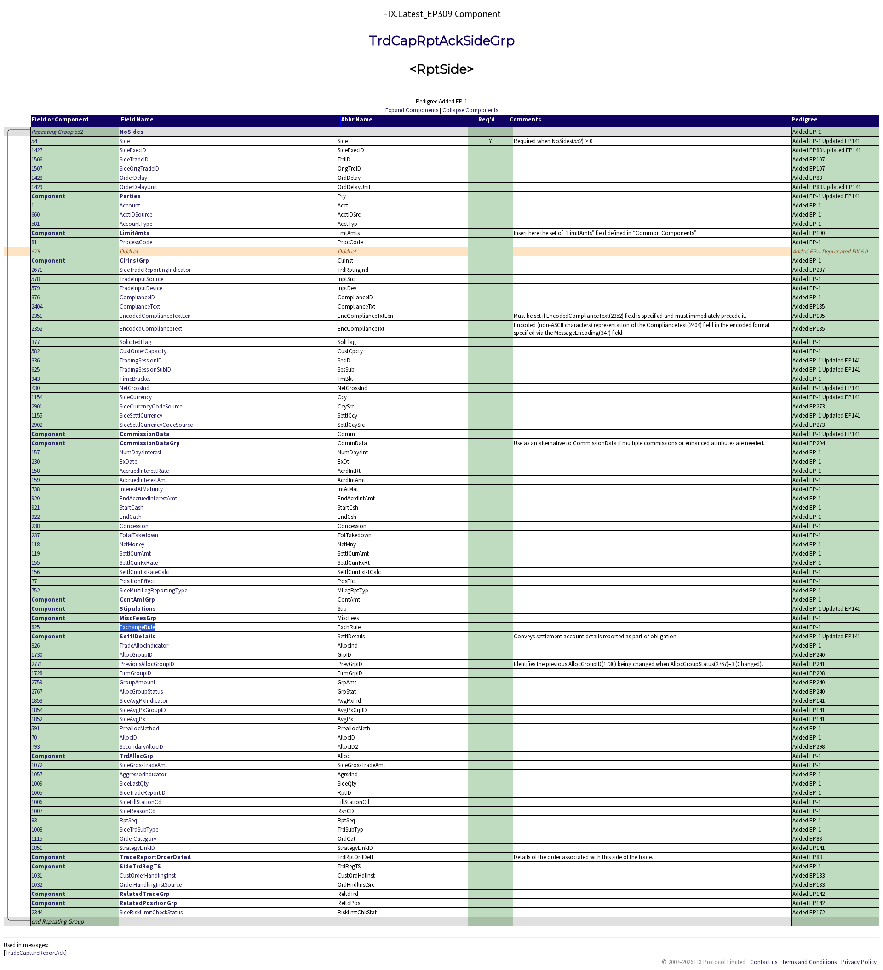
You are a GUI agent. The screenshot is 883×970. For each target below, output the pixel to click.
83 (34, 820)
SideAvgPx (132, 719)
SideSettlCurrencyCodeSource (156, 425)
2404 (36, 306)
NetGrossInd (134, 388)
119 (35, 553)
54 (34, 141)
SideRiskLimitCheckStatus (151, 912)
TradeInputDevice (141, 288)
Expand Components (411, 110)
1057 (36, 774)
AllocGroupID (136, 655)
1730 (36, 655)
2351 (36, 316)
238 (35, 526)
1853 (36, 701)
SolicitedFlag (135, 342)
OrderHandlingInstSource (151, 885)
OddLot (129, 251)
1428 (36, 178)
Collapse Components (470, 110)
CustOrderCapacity (143, 351)
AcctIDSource (136, 214)
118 (35, 544)
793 (35, 747)
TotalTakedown (139, 535)
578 (35, 279)
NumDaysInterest (140, 452)
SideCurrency (136, 397)
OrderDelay (133, 178)
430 (35, 388)
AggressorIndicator (143, 774)
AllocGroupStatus (141, 691)
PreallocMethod (139, 728)
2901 (36, 406)
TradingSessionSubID (145, 369)
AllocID (128, 737)
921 (35, 507)
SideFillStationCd (140, 802)
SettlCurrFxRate (139, 563)
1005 (36, 793)
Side (125, 141)
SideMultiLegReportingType (153, 590)
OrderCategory (138, 839)
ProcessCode (136, 242)
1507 (36, 168)
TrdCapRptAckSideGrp (442, 40)
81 (34, 242)
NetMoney (132, 544)
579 (35, 288)
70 (34, 737)
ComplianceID (137, 297)
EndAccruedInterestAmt (148, 498)
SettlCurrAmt (135, 553)
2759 (36, 682)
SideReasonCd (137, 811)
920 (35, 498)
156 (35, 572)
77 (34, 581)
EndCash (131, 517)
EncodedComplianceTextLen (155, 316)
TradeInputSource (141, 279)
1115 (36, 839)
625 (35, 369)
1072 (36, 765)
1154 (36, 397)
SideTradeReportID (143, 793)
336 (35, 360)
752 (35, 590)
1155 (36, 415)
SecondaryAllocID (141, 747)
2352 (36, 329)
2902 (36, 425)
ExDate (128, 461)
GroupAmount (137, 682)
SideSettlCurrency (141, 415)
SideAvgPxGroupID (143, 710)
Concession (134, 526)
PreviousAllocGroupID (147, 664)
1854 (36, 710)
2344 (36, 912)
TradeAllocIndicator (144, 645)
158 (35, 471)
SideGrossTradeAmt (143, 765)
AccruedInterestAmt (143, 480)
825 (35, 627)
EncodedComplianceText (151, 329)
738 (35, 489)
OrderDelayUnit (138, 187)
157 (35, 452)
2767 (36, 691)
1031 (36, 875)
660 (35, 214)
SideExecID (133, 150)
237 (35, 535)
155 (35, 563)
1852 (36, 719)
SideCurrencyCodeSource (151, 406)
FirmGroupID (135, 673)
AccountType (136, 224)
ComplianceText (140, 306)
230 (35, 461)
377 (35, 342)
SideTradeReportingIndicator (155, 270)
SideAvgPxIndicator (144, 701)
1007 (36, 811)
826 (35, 645)
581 (35, 224)
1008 (36, 829)
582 (35, 351)
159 (35, 480)
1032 (36, 885)
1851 (36, 848)
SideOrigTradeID (139, 168)
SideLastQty (134, 783)
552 (57, 132)
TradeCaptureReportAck (35, 953)
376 (35, 297)
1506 (36, 159)
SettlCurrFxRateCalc (144, 572)
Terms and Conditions (809, 962)
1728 (36, 673)
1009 (36, 783)
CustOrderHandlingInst (148, 875)
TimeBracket (135, 379)
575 (35, 251)
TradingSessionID (141, 360)
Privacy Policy (859, 962)
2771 (36, 664)
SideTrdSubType (139, 829)
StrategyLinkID (137, 848)
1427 (36, 150)
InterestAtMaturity (141, 489)
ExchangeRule (137, 627)
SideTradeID (134, 159)
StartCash (131, 507)
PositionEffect (137, 581)
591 (35, 728)
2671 (36, 270)
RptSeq (128, 820)
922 (35, 517)
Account (130, 205)
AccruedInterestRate (144, 471)
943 (35, 379)
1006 (36, 802)
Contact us (763, 962)
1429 (36, 187)
